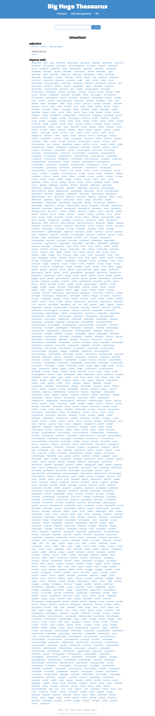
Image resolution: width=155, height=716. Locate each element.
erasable (65, 234)
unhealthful (109, 651)
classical (56, 144)
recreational (83, 520)
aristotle (82, 92)
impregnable (91, 316)
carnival (63, 132)
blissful (34, 118)
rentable (112, 528)
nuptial (54, 444)
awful (109, 100)
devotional (58, 196)
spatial (44, 575)
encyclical (119, 225)
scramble (35, 555)
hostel (66, 298)
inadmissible (63, 319)
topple (99, 610)
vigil (50, 688)
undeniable (107, 639)
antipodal (77, 83)
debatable (53, 185)
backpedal (52, 103)
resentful (67, 534)
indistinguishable (83, 330)
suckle (90, 587)
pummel (43, 505)
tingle (87, 607)
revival (85, 540)
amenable (35, 77)
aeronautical (79, 71)
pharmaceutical (54, 473)
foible (94, 258)
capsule (97, 129)
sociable (108, 569)
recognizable (57, 520)
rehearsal (81, 525)
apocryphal (36, 86)
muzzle (70, 421)
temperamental (53, 601)
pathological (93, 461)
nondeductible (97, 432)
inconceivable (54, 324)
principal (89, 493)
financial (67, 255)
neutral (48, 429)
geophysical (115, 272)
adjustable (87, 68)
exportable (90, 243)
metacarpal (82, 397)
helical (84, 290)
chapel (66, 138)
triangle (110, 619)
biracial (119, 115)
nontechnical (92, 438)
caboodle (75, 126)
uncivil (114, 633)
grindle (107, 281)
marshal (84, 389)
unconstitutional (107, 636)
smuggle (89, 569)
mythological (109, 421)
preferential (36, 490)
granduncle (118, 278)
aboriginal (85, 62)
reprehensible (94, 531)
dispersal (35, 208)
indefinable (89, 327)
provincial (35, 502)
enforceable (47, 228)
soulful (95, 572)
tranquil (116, 613)
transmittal (36, 619)
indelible (100, 327)
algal (45, 74)
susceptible (68, 592)
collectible (85, 147)
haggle (34, 287)
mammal (107, 383)
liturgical (66, 380)
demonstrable (107, 188)
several (50, 563)
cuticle (96, 179)
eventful (78, 237)
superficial (45, 589)
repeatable (56, 531)
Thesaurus (62, 13)
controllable (77, 167)
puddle (34, 505)
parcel (100, 458)
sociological (46, 572)
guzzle (79, 284)
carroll (95, 132)
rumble (102, 546)
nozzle (34, 444)
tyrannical (94, 627)
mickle (52, 403)
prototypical (86, 499)
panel (114, 456)
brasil (34, 121)
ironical (92, 359)
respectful (49, 537)
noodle (76, 441)
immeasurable (60, 307)
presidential (36, 493)
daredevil (98, 182)
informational (37, 342)
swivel (114, 592)
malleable (96, 383)
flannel (53, 258)
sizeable (35, 569)
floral (80, 258)
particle (52, 461)
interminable (54, 354)
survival (57, 592)
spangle (104, 572)
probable (35, 496)
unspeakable (62, 671)
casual (111, 132)
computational (97, 156)
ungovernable (83, 651)
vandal (88, 680)
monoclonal (113, 409)
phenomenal (86, 473)
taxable (77, 598)
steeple (62, 581)
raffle (110, 511)
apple (88, 86)
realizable (118, 514)
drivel (109, 214)
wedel (84, 694)
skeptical (62, 569)
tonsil (75, 610)
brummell (35, 124)
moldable (68, 409)
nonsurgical (65, 438)
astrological (96, 94)
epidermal (68, 231)
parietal (119, 458)
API (96, 13)
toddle (41, 610)
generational (37, 272)
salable (95, 549)
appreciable (36, 89)
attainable (73, 97)
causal (73, 135)
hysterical (118, 301)
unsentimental (74, 668)
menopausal (37, 397)
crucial (90, 176)
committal (35, 153)
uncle (33, 636)
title (117, 607)
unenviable (52, 645)
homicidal (35, 295)
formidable (103, 260)
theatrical (63, 604)
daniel (88, 182)
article (34, 94)
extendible (114, 243)
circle (114, 141)
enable (91, 225)
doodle (34, 214)
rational (63, 514)
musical (43, 421)
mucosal (91, 415)
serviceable (111, 560)
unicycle (46, 654)
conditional (36, 158)
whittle (34, 697)
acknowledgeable (76, 65)
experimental (51, 243)
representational (111, 531)
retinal (81, 537)
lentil (83, 377)
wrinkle (86, 700)
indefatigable (62, 327)
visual (113, 688)
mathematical (59, 391)
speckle (61, 575)
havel (42, 290)
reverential (54, 540)
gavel (96, 269)
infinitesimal (37, 339)
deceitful (64, 185)
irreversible (36, 365)
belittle (114, 109)
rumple (111, 546)
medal (46, 394)
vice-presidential (38, 688)
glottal (109, 275)
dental (51, 191)
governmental (62, 278)
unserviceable (90, 668)
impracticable (65, 316)
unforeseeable (38, 651)
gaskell (71, 269)
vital (120, 688)
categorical (36, 135)
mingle (90, 403)
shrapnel (116, 563)
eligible (110, 223)
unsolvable (49, 671)
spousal (78, 578)
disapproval (51, 202)
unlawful (103, 656)
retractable (91, 537)
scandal (70, 552)
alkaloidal (54, 74)
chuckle (96, 141)
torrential (109, 610)
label (59, 374)
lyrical (67, 383)
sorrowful (85, 572)
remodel (48, 528)
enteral (43, 46)
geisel (103, 269)
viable (98, 686)
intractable (80, 357)
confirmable (76, 158)
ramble (119, 511)
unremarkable (107, 665)
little (58, 380)
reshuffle (87, 534)
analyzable (114, 77)
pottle (102, 485)
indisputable (67, 330)
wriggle (77, 700)
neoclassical (72, 426)
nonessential (112, 432)
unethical (87, 645)
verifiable (118, 683)
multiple (74, 418)
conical (66, 161)
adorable (47, 71)
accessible (118, 62)
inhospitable (64, 342)
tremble (93, 619)
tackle (84, 595)
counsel (43, 173)
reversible (75, 540)
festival (90, 252)
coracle (63, 170)
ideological (65, 304)
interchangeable (101, 351)
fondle (110, 258)
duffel (49, 217)
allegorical (65, 74)
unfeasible (92, 648)
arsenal (109, 92)
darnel (107, 182)
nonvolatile (66, 441)
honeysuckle (61, 295)
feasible (43, 252)
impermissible (76, 313)
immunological (50, 310)
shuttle (52, 566)
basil (76, 106)
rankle (47, 514)
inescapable (102, 333)
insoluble (96, 345)
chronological (84, 141)
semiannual (62, 557)
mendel (116, 394)
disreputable (70, 208)
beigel (94, 109)
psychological (109, 502)
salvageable (116, 549)
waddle (83, 691)
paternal (81, 461)
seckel (112, 555)
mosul (103, 412)
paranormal (89, 458)
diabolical (70, 196)
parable (54, 458)
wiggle (51, 697)
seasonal (94, 555)
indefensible (75, 327)
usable (45, 680)
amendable (48, 77)
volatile (53, 691)
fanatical (44, 249)
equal (33, 234)
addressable (75, 68)
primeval (79, 493)
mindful (81, 403)
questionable (70, 508)
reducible (93, 522)
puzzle (121, 505)
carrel (87, 132)
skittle (79, 569)
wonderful (112, 697)
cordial (87, 170)
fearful (34, 252)
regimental (36, 525)
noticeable (105, 441)
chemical (118, 138)
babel (42, 103)
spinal (112, 575)
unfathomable (65, 648)
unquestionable (97, 662)
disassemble (64, 202)
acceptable (107, 62)
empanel (58, 225)
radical (90, 511)
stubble (87, 584)
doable (92, 211)
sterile (94, 581)
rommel (92, 543)
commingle (110, 150)
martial (104, 389)
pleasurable (95, 479)
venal (63, 683)
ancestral (59, 80)
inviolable (35, 359)
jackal (81, 365)
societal (34, 572)
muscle (34, 421)
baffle (62, 103)
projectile (35, 499)
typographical (81, 627)
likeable (43, 380)
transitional (99, 616)
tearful (97, 598)
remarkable (36, 528)
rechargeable (116, 517)
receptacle (103, 517)
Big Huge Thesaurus (77, 6)
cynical (54, 182)
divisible (72, 211)
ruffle (93, 546)
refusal (103, 522)
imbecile (47, 307)
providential (110, 499)
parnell (34, 461)
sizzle (43, 569)
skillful (71, 569)
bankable (106, 103)
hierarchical (98, 292)
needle (110, 423)
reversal (65, 540)
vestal (90, 686)
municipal (106, 418)
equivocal (54, 234)
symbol (44, 595)
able (52, 62)
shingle (98, 563)
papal (46, 458)
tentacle (92, 601)
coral (71, 170)
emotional (47, 225)
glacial (84, 275)
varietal (106, 680)
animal (96, 80)
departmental (62, 191)
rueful (86, 546)
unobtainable (85, 659)
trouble (96, 622)
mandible (49, 386)
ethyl (43, 237)
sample (34, 552)
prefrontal (49, 490)
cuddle (60, 179)
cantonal (62, 129)
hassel (95, 287)
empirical (68, 225)
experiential (36, 243)
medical (64, 394)
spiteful (61, 578)
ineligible (69, 333)
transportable (65, 619)
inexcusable (36, 336)
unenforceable (38, 645)
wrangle (58, 700)
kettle (99, 371)
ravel (79, 514)
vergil (109, 683)
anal (94, 77)
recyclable (35, 522)
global (101, 275)
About (60, 709)
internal (79, 354)
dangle (80, 182)
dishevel (60, 205)
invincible (116, 357)
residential (99, 534)
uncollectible (44, 636)
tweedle (35, 627)
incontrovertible (86, 324)
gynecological (90, 284)
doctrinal (109, 211)
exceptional (105, 237)
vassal (115, 680)
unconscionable (90, 636)
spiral (43, 578)
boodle (62, 118)
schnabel (80, 552)
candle (34, 129)
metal (92, 397)
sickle (66, 566)
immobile (85, 307)
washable (35, 694)
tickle (55, 607)
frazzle (65, 263)
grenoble (97, 281)
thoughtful (36, 607)
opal (52, 450)
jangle (89, 365)
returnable (114, 537)
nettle (101, 426)
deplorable (89, 191)
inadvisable (76, 319)
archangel (105, 89)
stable (118, 578)
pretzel (48, 493)
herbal (101, 290)
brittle (111, 121)
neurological (37, 429)
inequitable (80, 333)
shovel (107, 563)
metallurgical (103, 397)
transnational (50, 619)
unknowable (90, 656)
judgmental (44, 368)
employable (80, 225)
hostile (74, 298)
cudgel (68, 179)
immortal (106, 307)
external (35, 246)
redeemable (56, 522)
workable (35, 700)
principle (100, 493)
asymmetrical (52, 97)
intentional (87, 351)
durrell (78, 217)
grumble (52, 284)
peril (95, 467)
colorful (114, 147)
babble (34, 103)
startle (42, 581)
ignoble (93, 304)
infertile (119, 336)
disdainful (111, 202)
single (104, 566)
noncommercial (48, 432)
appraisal (109, 86)
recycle (46, 522)
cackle (84, 126)
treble (84, 619)
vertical (74, 686)
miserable (45, 406)
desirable (48, 193)
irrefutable (36, 362)
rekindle (92, 525)
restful (72, 537)
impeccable (110, 310)
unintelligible (37, 656)
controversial (91, 167)
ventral (93, 683)
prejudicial (61, 490)
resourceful (111, 534)
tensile (84, 601)
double (61, 214)
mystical (87, 421)
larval (99, 374)
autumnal (79, 100)
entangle (92, 228)
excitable (50, 240)
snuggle (99, 569)
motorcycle (50, 415)
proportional (62, 499)
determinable (97, 193)
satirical (52, 552)
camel (101, 126)
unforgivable (68, 651)
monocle (101, 409)
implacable (102, 313)
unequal (63, 645)
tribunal (35, 622)
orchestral (62, 453)
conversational (38, 170)
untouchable (101, 674)
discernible (77, 202)
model (51, 409)
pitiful (51, 479)
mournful (62, 415)
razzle (87, 514)
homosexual (48, 295)
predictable (101, 488)
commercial (97, 150)
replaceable (68, 531)
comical (71, 150)
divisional (82, 211)
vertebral (64, 686)
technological (37, 601)
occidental (70, 447)
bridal (70, 121)
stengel (71, 581)
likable (34, 380)
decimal (74, 185)
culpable (77, 179)
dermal (99, 191)
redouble (69, 522)
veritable (35, 686)
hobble (119, 292)
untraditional (37, 677)
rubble (47, 546)
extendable (102, 243)
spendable (82, 575)
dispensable (117, 205)
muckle (82, 415)
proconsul (75, 496)
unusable (72, 677)
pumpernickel (56, 505)
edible (101, 220)
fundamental (58, 266)
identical (42, 304)
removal (82, 528)
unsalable (35, 668)
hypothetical (106, 301)
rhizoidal (117, 540)
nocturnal (110, 429)
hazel (50, 290)
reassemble (62, 517)
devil (49, 196)
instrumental (65, 348)
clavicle (77, 144)
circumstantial (37, 144)
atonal (63, 97)
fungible (78, 266)
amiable (58, 77)
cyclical (111, 179)
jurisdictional (91, 368)
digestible (48, 199)
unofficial (97, 659)
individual (97, 330)
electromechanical (85, 223)
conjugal (75, 161)
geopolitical (36, 275)
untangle (64, 674)
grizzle (34, 284)
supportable (95, 589)
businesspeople (38, 126)
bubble (54, 124)
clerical (86, 144)
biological (96, 115)
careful (34, 132)
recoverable (70, 520)
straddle (118, 581)
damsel (71, 182)
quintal (90, 508)
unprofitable (81, 662)
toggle (49, 610)
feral (75, 252)
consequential (103, 161)
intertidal (35, 357)
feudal (105, 252)
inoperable (36, 345)
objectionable (87, 444)
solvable (66, 572)
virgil (70, 688)
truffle (104, 622)
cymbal (46, 182)
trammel (96, 613)
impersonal (90, 313)
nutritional (65, 444)
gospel (51, 278)
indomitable (36, 333)
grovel (43, 284)
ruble (62, 546)
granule (35, 281)
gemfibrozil (114, 269)
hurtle (51, 301)
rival (77, 543)
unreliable (94, 665)
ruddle (78, 546)
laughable (36, 377)
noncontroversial (80, 432)
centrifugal (102, 135)
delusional (94, 188)
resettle (77, 534)
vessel (82, 686)
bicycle (108, 112)
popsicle (104, 482)
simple (89, 566)
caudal (65, 135)
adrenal (57, 71)
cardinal (116, 129)
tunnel (78, 624)
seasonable (83, 555)
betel (69, 112)
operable (67, 450)
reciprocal (35, 520)
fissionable (100, 255)
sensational (108, 557)
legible (68, 377)
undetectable (67, 642)
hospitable (46, 298)
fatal (84, 249)
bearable (35, 109)
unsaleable (48, 668)
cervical (34, 138)
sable (68, 549)
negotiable (59, 426)
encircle (109, 225)
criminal (46, 176)
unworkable (107, 677)
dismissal (105, 205)
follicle (102, 258)
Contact (86, 709)
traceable (63, 613)
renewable (101, 528)
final (59, 255)
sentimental (56, 560)
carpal (79, 132)
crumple (119, 176)
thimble (108, 604)
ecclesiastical (53, 220)
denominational (38, 191)
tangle (44, 598)
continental (64, 167)
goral (42, 278)
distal (106, 208)
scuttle (72, 555)
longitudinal (111, 380)
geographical (77, 272)
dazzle (34, 185)
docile (100, 211)
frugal (108, 263)
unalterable (89, 630)
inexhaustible (51, 336)
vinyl (57, 688)
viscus (34, 54)
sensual (44, 560)
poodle (95, 482)
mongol (91, 409)
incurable (49, 327)
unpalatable (109, 659)
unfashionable (49, 648)
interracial (119, 354)
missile (75, 406)
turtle (97, 624)
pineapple (99, 476)
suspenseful (81, 592)
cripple (55, 176)
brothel (119, 121)
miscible (35, 406)
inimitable (86, 342)
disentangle (36, 205)
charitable (88, 138)
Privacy (79, 709)
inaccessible (49, 319)
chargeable (76, 138)
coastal (103, 144)
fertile (82, 252)
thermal (98, 604)
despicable (60, 193)
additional (55, 68)
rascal (55, 514)
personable (74, 470)
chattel (99, 138)
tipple (110, 607)
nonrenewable (114, 435)
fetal (98, 252)
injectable (105, 342)
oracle (117, 450)
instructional (50, 348)
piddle (81, 476)
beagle (115, 106)
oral (33, 453)
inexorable (64, 336)
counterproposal (69, 173)
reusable (35, 540)
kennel (73, 371)
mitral (114, 406)
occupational (93, 447)
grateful (65, 281)
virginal (78, 688)
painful (76, 456)
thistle (117, 604)
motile (111, 412)
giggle (68, 275)
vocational (43, 691)
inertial (91, 333)
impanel (75, 310)
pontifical (85, 482)
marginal (52, 389)
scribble (45, 555)
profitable (111, 496)
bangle (97, 103)
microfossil (62, 403)
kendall (64, 371)
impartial (85, 310)
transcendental (38, 616)
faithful (98, 246)
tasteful (60, 598)
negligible (47, 426)
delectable (59, 188)
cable (65, 126)
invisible (46, 359)
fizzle (33, 258)
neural (109, 426)
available (90, 100)
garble (63, 269)
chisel (45, 141)
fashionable (74, 249)
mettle (34, 403)
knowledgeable (38, 374)
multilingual (48, 418)
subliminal (108, 584)
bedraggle (66, 109)
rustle (49, 549)
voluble (62, 691)
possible (54, 485)
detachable (72, 193)
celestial (82, 135)
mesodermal (69, 397)
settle (42, 563)
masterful (35, 391)
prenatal (84, 490)
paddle (68, 456)
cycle (103, 179)
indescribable (112, 327)
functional (45, 266)
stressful (68, 584)
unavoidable (64, 633)
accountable (48, 65)
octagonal (105, 447)
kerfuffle (82, 371)
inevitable (114, 333)
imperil (64, 313)
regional (47, 525)
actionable (112, 65)
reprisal (35, 534)
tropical (86, 622)
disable (108, 199)
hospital (57, 298)
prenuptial (95, 490)
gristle (116, 281)
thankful (53, 604)
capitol (89, 129)
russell (41, 549)
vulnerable (73, 691)
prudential (70, 502)
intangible (53, 351)
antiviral (111, 83)
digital (58, 199)
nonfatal (35, 435)
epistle (89, 231)
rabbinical (56, 511)
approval (64, 89)
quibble (81, 508)
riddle (34, 543)
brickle (62, 121)
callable (92, 126)
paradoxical (66, 458)
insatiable (48, 345)
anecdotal (70, 80)
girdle (76, 275)
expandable (96, 240)
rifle (47, 543)
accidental (35, 65)
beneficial (35, 112)
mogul (59, 409)
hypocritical (92, 301)
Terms (71, 709)
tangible (35, 598)
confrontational (91, 158)
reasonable (49, 517)
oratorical (42, 453)
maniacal (97, 386)
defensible (107, 185)
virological (95, 688)
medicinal (74, 394)
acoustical (90, 65)
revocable (95, 540)
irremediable (49, 362)
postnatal (72, 485)
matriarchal (73, 391)
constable (63, 164)
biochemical (55, 115)
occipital (81, 447)
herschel (46, 292)
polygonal (64, 482)
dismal (84, 205)
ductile (42, 217)
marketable (73, 389)
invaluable (104, 357)
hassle (103, 287)
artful (117, 92)
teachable (87, 598)
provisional (48, 502)
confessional (49, 158)
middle (72, 403)
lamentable (89, 374)
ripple (70, 543)
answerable (36, 83)
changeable (46, 138)
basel (59, 106)
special (52, 575)
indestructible (37, 330)
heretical (111, 290)
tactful (93, 595)
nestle (93, 426)
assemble (65, 94)
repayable (43, 531)
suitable (35, 589)
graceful (75, 278)
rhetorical (106, 540)
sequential (87, 560)
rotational (102, 543)
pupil (79, 505)
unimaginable (58, 654)
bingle (44, 115)
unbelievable (103, 633)
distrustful (52, 211)
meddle (55, 394)
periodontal (116, 467)
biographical (84, 115)
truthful (44, 624)
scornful (90, 552)
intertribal (46, 357)
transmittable (113, 616)
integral (63, 351)
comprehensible (81, 156)
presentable (108, 490)
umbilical (114, 627)
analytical (102, 77)
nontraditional (106, 438)
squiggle (109, 578)
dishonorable (73, 205)
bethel (77, 112)
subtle (70, 587)
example (93, 237)
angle (87, 80)
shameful (80, 563)
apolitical (48, 86)
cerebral (113, 135)
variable (97, 680)
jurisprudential (106, 368)
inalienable (89, 319)
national (42, 423)
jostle (111, 365)
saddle (87, 549)
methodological (96, 400)
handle (52, 287)
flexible (72, 258)
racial (82, 511)
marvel (112, 389)
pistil (119, 476)
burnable (97, 124)
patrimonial (36, 464)
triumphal (76, 622)
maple (34, 389)
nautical (52, 423)
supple (69, 589)
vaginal (69, 680)
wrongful (96, 700)
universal (65, 656)
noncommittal (64, 432)
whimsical (102, 694)
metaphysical (52, 400)
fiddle (43, 255)
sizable (113, 566)
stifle (110, 581)
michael (43, 403)
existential (84, 240)
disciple (88, 202)
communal (65, 153)
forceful (119, 258)
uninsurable (104, 654)
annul (111, 80)
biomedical (108, 115)
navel (67, 423)
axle (116, 100)
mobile (34, 409)
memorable (105, 394)
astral (85, 94)
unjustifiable (77, 656)
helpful (92, 290)
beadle (107, 106)
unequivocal (75, 645)
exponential (77, 243)
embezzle (35, 225)
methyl (108, 400)
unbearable (77, 633)
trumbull (114, 622)
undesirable (53, 642)
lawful (53, 377)
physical (50, 476)
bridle (78, 121)
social (117, 569)
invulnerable (70, 359)
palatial (96, 456)
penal (34, 467)
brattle (42, 121)
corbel (78, 170)
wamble (100, 691)
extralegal (45, 246)
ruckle (70, 546)
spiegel (103, 575)
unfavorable (79, 648)
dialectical (102, 196)
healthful (59, 290)
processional (63, 496)
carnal (55, 132)
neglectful (36, 426)
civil (48, 144)
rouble (113, 543)
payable (48, 464)
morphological (73, 412)
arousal (91, 92)
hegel (76, 290)
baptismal (117, 103)
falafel (107, 246)
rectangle (103, 520)
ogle (33, 450)
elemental (100, 223)
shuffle (43, 566)
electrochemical (68, 223)
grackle (93, 278)
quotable (46, 511)
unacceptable (46, 630)
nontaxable (79, 438)
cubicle (51, 179)
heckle (68, 290)
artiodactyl (54, 94)
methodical (81, 400)
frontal (100, 263)
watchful (56, 694)
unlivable (113, 656)
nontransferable (38, 441)
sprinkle (88, 578)
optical (90, 450)
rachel (74, 511)
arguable (71, 92)
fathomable (102, 249)
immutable (64, 310)
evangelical (67, 237)
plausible (75, 479)
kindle (115, 371)
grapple (55, 281)
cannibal (43, 129)
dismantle (94, 205)
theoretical (88, 604)
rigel (54, 543)
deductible (95, 185)
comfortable (59, 150)
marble (42, 389)
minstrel (109, 403)
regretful (58, 525)
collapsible (74, 147)
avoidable (100, 100)
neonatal (84, 426)
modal (43, 409)
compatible (36, 156)
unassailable (117, 630)
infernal (109, 336)
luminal (51, 383)
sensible (35, 560)
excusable (61, 240)
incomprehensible (104, 322)
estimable (101, 234)
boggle (53, 118)
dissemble (96, 208)
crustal (34, 179)
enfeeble (35, 228)
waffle (92, 691)
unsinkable (36, 671)
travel (76, 619)
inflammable (50, 339)
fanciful (54, 249)
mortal (95, 412)
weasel (77, 694)
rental (34, 531)
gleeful (92, 275)
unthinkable (87, 674)
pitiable (42, 479)
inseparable (73, 345)
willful (59, 697)
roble (83, 543)
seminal (83, 557)
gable (111, 266)
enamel (100, 225)
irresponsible (117, 362)
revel (44, 540)
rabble (66, 511)
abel (45, 62)
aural (33, 100)
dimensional (68, 199)
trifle (60, 622)
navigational (89, 423)
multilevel (35, 418)
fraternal (55, 263)
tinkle (95, 607)
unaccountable (61, 630)
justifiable (35, 371)
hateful (34, 290)
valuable (79, 680)
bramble (115, 118)
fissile (90, 255)
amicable (69, 77)
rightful (61, 543)
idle (74, 304)
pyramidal (35, 508)
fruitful (117, 263)
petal (107, 470)
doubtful (71, 214)
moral (62, 412)
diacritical (81, 196)
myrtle (79, 421)
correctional (105, 170)
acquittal (102, 65)
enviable (110, 228)
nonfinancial (47, 435)
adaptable (43, 68)
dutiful (86, 217)
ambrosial (109, 74)
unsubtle (99, 671)
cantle (52, 129)
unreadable (50, 665)
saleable (105, 549)
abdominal (36, 62)
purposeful (110, 505)
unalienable (76, 630)
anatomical (48, 80)
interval (57, 357)
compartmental (108, 153)
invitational (57, 359)
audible (117, 97)
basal (52, 106)
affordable (101, 71)
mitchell (105, 406)
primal (70, 493)
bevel (84, 112)
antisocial (88, 83)
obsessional (113, 444)
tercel (101, 601)
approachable (51, 89)
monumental (51, 412)
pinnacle (110, 476)
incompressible (38, 324)
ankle (103, 80)
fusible (96, 266)
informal (108, 339)
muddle (101, 415)
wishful (75, 697)
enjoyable (59, 228)
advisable (67, 71)
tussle (105, 624)
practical (47, 488)
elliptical (120, 223)
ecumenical (91, 220)
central (91, 135)
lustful (59, 383)
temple (65, 601)
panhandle (36, 458)
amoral (78, 77)
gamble (43, 269)
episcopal (79, 231)
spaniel (113, 572)
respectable (36, 537)
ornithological (37, 456)
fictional (35, 255)
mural (115, 418)
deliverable (82, 188)
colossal (35, 150)
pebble (79, 464)
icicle (33, 304)
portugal (43, 485)
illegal (102, 304)
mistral (84, 406)
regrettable (70, 525)
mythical (97, 421)
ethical (120, 234)
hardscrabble (74, 287)
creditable (35, 176)
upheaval (35, 680)
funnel (87, 266)
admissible (111, 68)
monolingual (37, 412)
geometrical (102, 272)
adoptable (36, 71)
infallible (88, 336)
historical (109, 292)
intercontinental (38, 354)
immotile (116, 307)
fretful (82, 263)
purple (100, 505)
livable (76, 380)
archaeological (91, 89)
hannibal (61, 287)
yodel (105, 700)
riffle (41, 543)
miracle (118, 403)
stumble (97, 584)
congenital (117, 158)
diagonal (92, 196)
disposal (58, 208)
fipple (75, 255)
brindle (86, 121)
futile (103, 266)
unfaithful (36, 648)
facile (83, 246)
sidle (73, 566)
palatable (86, 456)
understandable (38, 642)
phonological (115, 473)
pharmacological (70, 473)
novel (114, 441)
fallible (115, 246)
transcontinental (55, 616)
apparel (67, 86)
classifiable (67, 144)
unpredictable (37, 662)
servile (34, 563)
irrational (102, 359)
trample (106, 613)
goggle (34, 278)
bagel (69, 103)
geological (89, 272)
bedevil (56, 109)
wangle (109, 691)
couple (82, 173)
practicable (36, 488)
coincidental (61, 147)
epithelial (99, 231)
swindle (106, 592)
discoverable (99, 202)
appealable (78, 86)
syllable (34, 595)
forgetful (58, 260)
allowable (77, 74)
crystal (43, 179)
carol (72, 132)
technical (107, 598)
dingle (88, 199)
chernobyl (36, 141)
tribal (119, 619)
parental (109, 458)
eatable (42, 220)
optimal (99, 450)
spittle (70, 578)
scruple (55, 555)
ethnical (35, 237)
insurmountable (38, 351)
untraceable (114, 674)
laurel (45, 377)
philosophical (100, 473)
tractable (74, 613)
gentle (65, 272)
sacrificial (78, 549)
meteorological (67, 400)
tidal (62, 607)
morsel (86, 412)
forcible (34, 260)
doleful (119, 211)
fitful (117, 255)
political (53, 482)
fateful (91, 249)
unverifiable (94, 677)
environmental (38, 231)
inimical (76, 342)
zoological (44, 703)
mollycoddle (80, 409)
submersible (37, 587)
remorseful (59, 528)
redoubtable (81, 522)
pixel (67, 479)
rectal (94, 520)
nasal (120, 421)
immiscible (74, 307)
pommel (75, 482)
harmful (85, 287)
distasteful (116, 208)
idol (79, 304)
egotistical (36, 223)
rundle (120, 546)
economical (78, 220)
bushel (107, 124)
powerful (111, 485)
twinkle (53, 627)
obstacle (35, 447)
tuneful (69, 624)
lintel (51, 380)
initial (95, 342)
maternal (47, 391)
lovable (34, 383)
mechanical (36, 394)
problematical (48, 496)
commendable (83, 150)
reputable (45, 534)
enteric (34, 46)
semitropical (95, 557)
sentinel (67, 560)
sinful (96, 566)
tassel (52, 598)
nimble (84, 429)
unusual (83, 677)
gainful (34, 269)
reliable (112, 525)
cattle (57, 135)
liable (111, 377)
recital (45, 520)
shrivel (34, 566)
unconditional (75, 636)
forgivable (82, 260)
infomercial (96, 339)
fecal (52, 252)
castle (103, 132)
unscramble (60, 668)
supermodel (58, 589)
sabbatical (59, 549)
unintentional (52, 656)
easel (33, 220)
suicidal (111, 587)
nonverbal (53, 441)
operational (79, 450)
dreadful (81, 214)
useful (53, 680)
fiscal (83, 255)
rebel (72, 517)
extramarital (58, 246)
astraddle (76, 94)
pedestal (118, 464)
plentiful (107, 479)
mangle (74, 386)
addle (64, 68)
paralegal (77, 458)
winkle (67, 697)
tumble (60, 624)
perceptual (86, 467)
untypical (62, 677)
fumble (34, 266)
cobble (112, 144)
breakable (52, 121)
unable (34, 630)
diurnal (63, 211)
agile (110, 71)
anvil (120, 83)
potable (82, 485)
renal (91, 528)
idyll (85, 304)
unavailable (51, 633)
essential (90, 234)
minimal (99, 403)
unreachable (37, 665)
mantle (115, 386)
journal (119, 365)
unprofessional (67, 662)
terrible (119, 601)
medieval (85, 394)
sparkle (34, 575)
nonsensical (52, 438)
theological (75, 604)
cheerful (108, 138)
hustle (59, 301)
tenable (74, 601)
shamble (69, 563)
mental (48, 397)
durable (69, 217)
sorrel (75, 572)
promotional (48, 499)
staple (34, 581)
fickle (113, 252)
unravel (110, 662)
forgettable (70, 260)
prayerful (66, 488)
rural (33, 549)
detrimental (111, 193)
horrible (35, 298)
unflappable (105, 648)
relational (102, 525)
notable (94, 441)
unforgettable (53, 651)
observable (100, 444)
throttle (47, 607)
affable (91, 71)
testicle (34, 604)
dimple (80, 199)
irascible (82, 359)
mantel (107, 386)
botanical (86, 118)
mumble (95, 418)
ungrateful (97, 651)
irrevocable (49, 365)
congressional (54, 161)
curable (87, 179)
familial (34, 249)
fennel (67, 252)
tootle (82, 610)
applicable (97, 86)
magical (86, 383)
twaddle (113, 624)
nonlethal (59, 435)
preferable (113, 488)
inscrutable (60, 345)
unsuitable (36, 674)
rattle (72, 514)
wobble (93, 697)
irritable (60, 365)
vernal (45, 686)
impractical (78, 316)
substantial (50, 587)
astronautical (110, 94)
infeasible (99, 336)
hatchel (111, 287)
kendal (55, 371)
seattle (104, 555)
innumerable (117, 342)
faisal (90, 246)
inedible (48, 333)
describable (36, 193)
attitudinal (84, 97)
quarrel (58, 508)
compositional (64, 156)
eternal (111, 234)
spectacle (71, 575)
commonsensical (50, 153)
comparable (93, 153)
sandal (43, 552)
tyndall (62, 627)
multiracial (85, 418)
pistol (34, 479)
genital (57, 272)
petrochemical (37, 473)
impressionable (107, 316)
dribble (90, 214)
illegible (110, 304)
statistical (52, 581)
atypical (108, 97)
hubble (101, 298)
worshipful (47, 700)
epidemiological (54, 231)
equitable (43, 234)
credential (108, 173)
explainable (64, 243)
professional (98, 496)
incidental (60, 322)
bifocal (116, 112)
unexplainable (112, 645)
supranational (109, 589)
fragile (46, 263)
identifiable (53, 304)
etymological (53, 237)
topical (91, 610)
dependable (76, 191)
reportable (81, 531)
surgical (35, 592)
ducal (33, 217)
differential (36, 199)
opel (59, 450)
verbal (101, 683)
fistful (109, 255)
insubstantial (79, 348)
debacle (43, 185)
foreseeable (46, 260)
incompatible (87, 322)
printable (110, 493)
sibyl (60, 566)
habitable (103, 284)
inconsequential (69, 324)
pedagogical (90, 464)
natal (33, 423)
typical (70, 627)
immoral (95, 307)
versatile (54, 686)
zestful (34, 703)
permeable (48, 470)
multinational (62, 418)
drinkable (100, 214)
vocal (33, 691)
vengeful (83, 683)
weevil (92, 694)
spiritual (51, 578)
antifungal (66, 83)
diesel (119, 196)
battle (90, 106)
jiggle (96, 365)
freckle (73, 263)
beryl (53, 112)
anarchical (36, 80)
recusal (113, 520)
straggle (35, 584)
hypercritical (79, 301)
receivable (91, 517)
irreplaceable (76, 362)
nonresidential (38, 438)
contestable (51, 167)
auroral (42, 100)
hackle (113, 284)
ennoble (70, 228)
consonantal (51, 164)
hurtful (43, 301)
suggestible (100, 587)
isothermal (71, 365)
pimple (90, 476)
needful (100, 423)
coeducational (37, 147)
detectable (84, 193)
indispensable (52, 330)
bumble (78, 124)
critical (72, 176)
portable (114, 482)
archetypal (51, 92)
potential (93, 485)
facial (76, 246)
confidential (63, 158)
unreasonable (64, 665)
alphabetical (89, 74)
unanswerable (103, 630)
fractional (35, 263)
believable (104, 109)
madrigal (77, 383)
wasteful (46, 694)
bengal (46, 112)
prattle (57, 488)
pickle (73, 476)
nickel (76, 429)
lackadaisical (69, 374)
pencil (41, 467)
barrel (44, 106)
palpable (106, 456)
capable (71, 129)
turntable (88, 624)
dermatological (112, 191)
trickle (44, 622)
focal (87, 258)
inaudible (114, 319)
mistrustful (95, 406)
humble (118, 298)
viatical (106, 686)
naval (60, 423)
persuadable (87, 470)
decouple (84, 185)
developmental (38, 196)
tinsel (102, 607)
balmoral (87, 103)
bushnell (117, 124)
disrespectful (84, 208)
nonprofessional (87, 435)
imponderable (37, 316)
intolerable (68, 357)
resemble (56, 534)
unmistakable (70, 659)
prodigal (86, 496)
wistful (84, 697)
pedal (100, 464)
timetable (71, 607)
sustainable (95, 592)
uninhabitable (90, 654)
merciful (57, 397)
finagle (51, 255)
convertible (52, 170)
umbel (105, 627)
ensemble (80, 228)
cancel (119, 126)
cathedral (48, 135)
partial (43, 461)
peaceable (58, 464)
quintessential (102, 508)
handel (43, 287)
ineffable (58, 333)
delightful (70, 188)
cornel (95, 170)
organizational (75, 453)
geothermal (49, 275)
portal (34, 485)
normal (85, 441)
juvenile (46, 371)
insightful (85, 345)
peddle (108, 464)
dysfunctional (107, 217)
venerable (72, 683)
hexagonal (85, 292)
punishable (70, 505)
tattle (69, 598)
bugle (70, 124)
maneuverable (62, 386)
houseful (84, 298)
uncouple (85, 639)
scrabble (112, 552)
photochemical (38, 476)
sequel (77, 560)
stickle (102, 581)
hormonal (116, 295)
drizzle (117, 214)
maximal (84, 391)
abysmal (96, 62)
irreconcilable (115, 359)
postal (63, 485)
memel (94, 394)
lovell (42, 383)
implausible (115, 313)
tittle (33, 610)
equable (118, 231)
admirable (99, 68)
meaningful (96, 391)
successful (80, 587)
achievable (61, 65)
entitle (101, 228)
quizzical (35, 511)
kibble (107, 371)
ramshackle (36, 514)
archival (61, 92)
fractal (120, 260)
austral (51, 100)
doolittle (44, 214)
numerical (44, 444)
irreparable (63, 362)
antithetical (100, 83)
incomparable (73, 322)
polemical (43, 482)
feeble (59, 252)
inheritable (51, 342)
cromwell (81, 176)
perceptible (74, 467)
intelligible (74, 351)
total (118, 610)
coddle (120, 144)
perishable (36, 470)
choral (53, 141)
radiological (100, 511)
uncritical (96, 639)
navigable (77, 423)
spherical (94, 575)
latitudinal (108, 374)
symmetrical (55, 595)
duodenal (59, 217)
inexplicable (76, 336)
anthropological (51, 83)
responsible (61, 537)
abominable (72, 62)
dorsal (53, 214)
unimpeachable (74, 654)
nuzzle (75, 444)
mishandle (57, 406)
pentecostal (52, 467)
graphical (45, 281)
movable (72, 415)
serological (99, 560)
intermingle (68, 354)
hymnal (68, 301)
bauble (98, 106)
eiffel (45, 223)
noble (100, 429)
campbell (110, 126)
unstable (74, 671)
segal (44, 557)
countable (54, 173)
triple (67, 622)
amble (100, 74)
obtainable (46, 447)
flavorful (63, 258)
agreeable (36, 74)
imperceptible (52, 313)
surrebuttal (46, 592)
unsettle (102, 668)
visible (105, 688)
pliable (117, 479)
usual (61, 680)
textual (43, 604)
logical (90, 380)
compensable (50, 156)
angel (80, 80)
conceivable (111, 156)
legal (60, 377)
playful (85, 479)
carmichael (45, 132)
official (115, 447)
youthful (114, 700)
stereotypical (83, 581)
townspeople (37, 613)
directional (98, 199)
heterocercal (58, 292)
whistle (112, 694)
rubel (55, 546)
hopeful (85, 295)
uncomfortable (59, 636)
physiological (63, 476)
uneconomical (82, 642)
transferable (71, 616)
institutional (37, 348)
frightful (91, 263)
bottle (95, 118)
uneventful (99, 645)
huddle (110, 298)
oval (60, 456)
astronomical (37, 97)
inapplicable (101, 319)
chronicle (71, 141)
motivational (37, 415)
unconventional (71, 639)
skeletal (52, 569)
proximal (59, 502)
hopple (94, 295)
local (83, 380)
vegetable (35, 683)
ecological (66, 220)
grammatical (104, 278)
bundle (88, 124)
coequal (50, 147)
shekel (90, 563)
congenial (105, 158)
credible (119, 173)
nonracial (101, 435)
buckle (62, 124)
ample (87, 77)
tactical (101, 595)
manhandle (86, 386)
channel (57, 138)
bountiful (104, 118)
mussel (52, 421)
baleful (77, 103)
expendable (109, 240)
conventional (105, 167)
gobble (117, 275)
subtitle (61, 587)
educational (111, 220)
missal (67, 406)
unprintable (51, 662)
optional (108, 450)
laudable (119, 374)
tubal (52, 624)
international (91, 354)
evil (85, 237)
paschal (61, 461)
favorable (114, 249)
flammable (43, 258)
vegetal (46, 683)
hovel (92, 298)
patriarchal (107, 461)
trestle (102, 619)
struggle (78, 584)
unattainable (37, 633)
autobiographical (64, 100)
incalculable (36, 322)
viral (63, 688)
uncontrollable (38, 639)
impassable (97, 310)
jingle (104, 365)
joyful (34, 368)
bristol (103, 121)
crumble (109, 176)
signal (80, 566)
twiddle (44, 627)
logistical (100, 380)
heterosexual (72, 292)
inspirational (108, 345)
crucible (99, 176)
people (63, 467)
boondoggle (73, 118)
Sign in (94, 709)
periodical (104, 467)
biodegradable (69, 115)
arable (79, 89)
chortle (62, 141)
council (34, 173)
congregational (38, 161)
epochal (109, 231)
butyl (58, 126)
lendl (76, 377)
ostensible (51, 456)
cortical (117, 170)
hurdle (34, 301)
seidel (51, 557)
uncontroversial (54, 639)
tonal (67, 610)
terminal (110, 601)
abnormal (60, 62)
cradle (99, 173)
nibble (68, 429)
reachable (96, 514)
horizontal (105, 295)
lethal (90, 377)
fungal (69, 266)
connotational (88, 161)
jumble (71, 368)
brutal (45, 124)
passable (71, 461)
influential (84, 339)
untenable (75, 674)
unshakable (114, 668)
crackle (90, 173)
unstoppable (87, 671)
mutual (61, 421)
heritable (35, 292)
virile (86, 688)
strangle (45, 584)
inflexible (73, 339)
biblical (99, 112)
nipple (93, 429)
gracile (84, 278)
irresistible (103, 362)
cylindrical (35, 182)
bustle (51, 126)
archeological (37, 92)
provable (98, 499)
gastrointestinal (84, 269)
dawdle (116, 182)
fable (68, 246)
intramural (92, 357)
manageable (37, 386)
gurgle (70, 284)
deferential (36, 188)
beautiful (46, 109)
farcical (63, 249)
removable (72, 528)
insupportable (107, 348)
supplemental (81, 589)
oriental (88, 453)
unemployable (111, 642)
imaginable (36, 307)
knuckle (51, 374)
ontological (43, 450)
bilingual (35, 115)
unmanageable (38, 659)
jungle (80, 368)
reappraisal (36, 517)
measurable (109, 391)
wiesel (43, 697)
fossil (112, 260)
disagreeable (37, 202)
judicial (55, 368)
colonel (105, 147)
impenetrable (37, 313)
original (97, 453)
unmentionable (55, 659)
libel (118, 377)
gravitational (85, 281)
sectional (35, 557)
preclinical (89, 488)
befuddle (85, 109)
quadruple (47, 508)
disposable (47, 208)
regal (111, 522)
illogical (119, 304)
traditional (85, 613)
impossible (51, 316)
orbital (52, 453)
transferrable (85, 616)
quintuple (115, 508)
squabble (99, 578)
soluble (57, 572)
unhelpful (35, 654)
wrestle (67, 700)
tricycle (52, 622)
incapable (48, 322)
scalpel (61, 552)
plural (34, 482)
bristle (95, 121)
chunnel (105, 141)
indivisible (108, 330)
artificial (43, 94)
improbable (36, 319)
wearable (67, 694)
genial (48, 272)
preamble (77, 488)
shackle (59, 563)
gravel (74, 281)
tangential (111, 595)
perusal (98, 470)
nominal (35, 432)
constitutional (93, 164)
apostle (58, 86)
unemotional (96, 642)
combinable (46, 150)
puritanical (89, 505)
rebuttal (81, 517)
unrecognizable (80, 665)
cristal (63, 176)
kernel (91, 371)
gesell (60, 275)
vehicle (55, 683)
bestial (61, 112)
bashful (67, 106)
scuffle (64, 555)
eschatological (77, 234)
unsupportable (50, 674)
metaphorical (37, 400)
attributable (97, 97)
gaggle (119, 266)
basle (82, 106)
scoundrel (101, 552)
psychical (82, 502)
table (77, 595)
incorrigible (101, 324)
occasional (58, 447)
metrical (117, 400)
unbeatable (90, 633)
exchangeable (37, 240)
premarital (73, 490)
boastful (44, 118)
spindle (34, 578)
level (97, 377)
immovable (36, 310)
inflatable (62, 339)
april (72, 89)
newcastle (58, 429)
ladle (80, 374)
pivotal (59, 479)
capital (80, 129)
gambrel (53, 269)
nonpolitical (71, 435)
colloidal (96, 147)
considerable (37, 164)
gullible (61, 284)
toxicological (51, 613)
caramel (107, 129)
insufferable (92, 348)
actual (34, 68)
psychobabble (94, 502)
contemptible (37, 167)
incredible (113, 324)
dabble (63, 182)
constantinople (77, 164)
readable (107, 514)
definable (48, 188)
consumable (115, 164)
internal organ (55, 46)
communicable (78, 153)
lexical (104, 377)
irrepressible (90, 362)
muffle (109, 415)
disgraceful (50, 205)
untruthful (50, 677)
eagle (118, 217)
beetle (76, 109)
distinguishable (38, 211)
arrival (100, 92)
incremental (36, 327)
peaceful (69, 464)
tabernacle (68, 595)
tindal (80, 607)
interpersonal (105, 354)
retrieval (102, 537)
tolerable (59, 610)
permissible (61, 470)
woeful (102, 697)
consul (105, 164)
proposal (74, 499)
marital (62, 389)
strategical (56, 584)
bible (91, 112)
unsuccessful (111, 671)
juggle (63, 368)
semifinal (74, 557)
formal (92, 260)
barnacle (35, 106)
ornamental (109, 453)
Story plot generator (81, 13)
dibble (112, 196)
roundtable (36, 546)
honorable (74, 295)
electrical (54, 223)
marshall (94, 389)
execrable (72, 240)
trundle (34, 624)
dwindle (95, 217)
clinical (94, 144)
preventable (59, 493)
